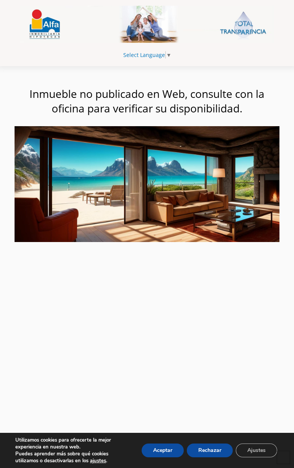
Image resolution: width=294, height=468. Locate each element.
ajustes (98, 460)
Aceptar (162, 450)
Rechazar (209, 450)
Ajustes (256, 450)
